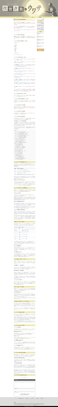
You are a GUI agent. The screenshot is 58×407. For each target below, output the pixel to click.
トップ (15, 398)
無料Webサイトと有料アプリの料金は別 (18, 143)
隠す (16, 130)
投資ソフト (31, 95)
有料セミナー (28, 95)
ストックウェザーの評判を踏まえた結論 (18, 151)
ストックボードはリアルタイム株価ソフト (19, 148)
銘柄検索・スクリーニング (20, 272)
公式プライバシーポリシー (20, 171)
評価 (15, 391)
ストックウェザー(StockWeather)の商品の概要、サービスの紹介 (21, 132)
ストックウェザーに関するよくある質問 (18, 152)
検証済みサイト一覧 (27, 398)
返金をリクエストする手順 (23, 370)
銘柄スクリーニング (17, 76)
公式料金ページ (25, 241)
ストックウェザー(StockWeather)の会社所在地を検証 (20, 137)
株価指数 (25, 272)
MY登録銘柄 (16, 64)
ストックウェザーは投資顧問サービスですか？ (20, 156)
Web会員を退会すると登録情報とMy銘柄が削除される (20, 158)
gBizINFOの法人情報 (24, 165)
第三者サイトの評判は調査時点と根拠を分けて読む (20, 141)
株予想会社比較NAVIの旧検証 (17, 203)
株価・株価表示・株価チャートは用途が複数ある (20, 147)
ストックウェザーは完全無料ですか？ (19, 153)
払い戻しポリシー (18, 371)
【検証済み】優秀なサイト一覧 (21, 398)
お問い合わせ (37, 398)
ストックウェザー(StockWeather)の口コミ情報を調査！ (20, 136)
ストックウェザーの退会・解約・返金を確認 (18, 157)
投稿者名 (16, 388)
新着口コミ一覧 (32, 398)
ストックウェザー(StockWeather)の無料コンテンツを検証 (21, 133)
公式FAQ (16, 248)
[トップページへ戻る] (29, 8)
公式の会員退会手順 (16, 359)
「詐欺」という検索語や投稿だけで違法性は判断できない (21, 142)
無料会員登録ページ (32, 247)
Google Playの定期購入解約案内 (18, 366)
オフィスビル (20, 118)
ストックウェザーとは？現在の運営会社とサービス (19, 138)
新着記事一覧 (42, 398)
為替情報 (16, 86)
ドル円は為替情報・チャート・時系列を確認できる (20, 146)
